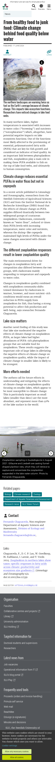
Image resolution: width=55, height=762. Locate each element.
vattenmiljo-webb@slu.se (26, 585)
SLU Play (8, 680)
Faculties (8, 605)
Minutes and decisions (15, 722)
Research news (12, 504)
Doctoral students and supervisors (20, 642)
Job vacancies (11, 664)
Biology (8, 494)
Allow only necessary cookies (17, 751)
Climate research (22, 494)
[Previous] (4, 441)
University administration (16, 621)
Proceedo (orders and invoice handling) (23, 696)
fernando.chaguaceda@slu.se (19, 535)
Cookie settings (9, 745)
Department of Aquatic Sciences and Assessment (28, 499)
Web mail (8, 706)
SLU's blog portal (12, 674)
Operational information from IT (19, 669)
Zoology (37, 494)
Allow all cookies (17, 757)
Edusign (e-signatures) (15, 717)
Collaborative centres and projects (20, 611)
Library (7, 616)
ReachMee (9, 711)
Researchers (10, 648)
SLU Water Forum (30, 504)
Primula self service (13, 701)
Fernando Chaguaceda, (16, 521)
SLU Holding (10, 626)
